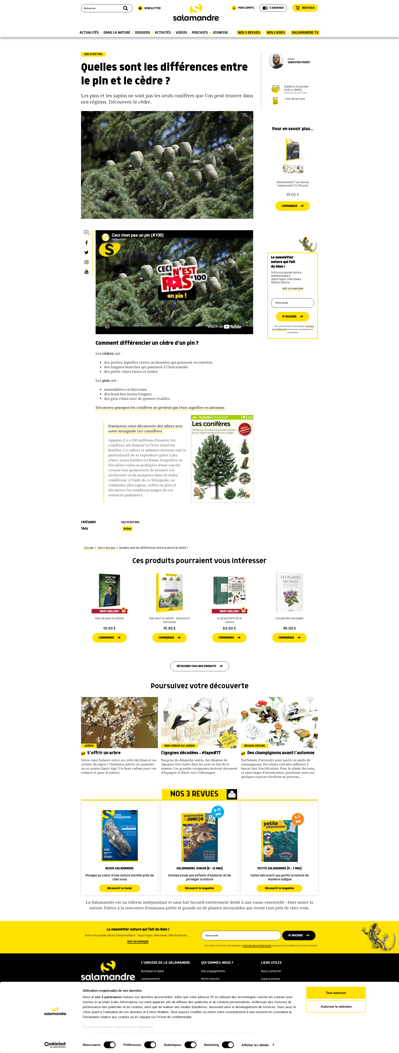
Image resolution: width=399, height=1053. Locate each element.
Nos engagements (213, 971)
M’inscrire (289, 316)
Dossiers (142, 33)
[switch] (150, 1044)
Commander (289, 206)
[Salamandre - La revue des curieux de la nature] (196, 12)
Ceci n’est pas (93, 54)
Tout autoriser (336, 993)
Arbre (127, 528)
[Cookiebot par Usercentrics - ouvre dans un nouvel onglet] (55, 1045)
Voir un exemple (292, 288)
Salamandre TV (305, 33)
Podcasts (200, 33)
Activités (163, 33)
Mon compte (243, 8)
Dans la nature (116, 33)
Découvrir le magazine (199, 888)
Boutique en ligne (152, 971)
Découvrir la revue (119, 888)
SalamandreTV (150, 979)
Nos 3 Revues (249, 33)
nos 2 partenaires (108, 997)
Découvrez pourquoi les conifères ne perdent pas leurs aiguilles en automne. (160, 407)
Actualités (89, 33)
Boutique (305, 7)
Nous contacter (271, 971)
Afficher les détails (255, 1045)
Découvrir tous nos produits (196, 666)
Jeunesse (220, 33)
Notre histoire (210, 979)
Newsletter (150, 8)
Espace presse (270, 979)
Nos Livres (276, 33)
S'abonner (273, 7)
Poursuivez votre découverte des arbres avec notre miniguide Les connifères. (145, 428)
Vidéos (181, 33)
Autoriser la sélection (336, 1006)
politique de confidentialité (257, 945)
